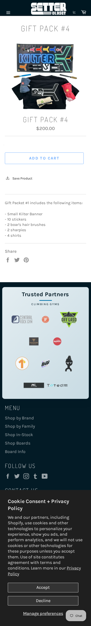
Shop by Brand (19, 418)
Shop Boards (17, 443)
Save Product (22, 178)
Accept (43, 587)
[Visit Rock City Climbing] (34, 385)
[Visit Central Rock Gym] (22, 319)
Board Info (15, 451)
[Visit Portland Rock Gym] (69, 363)
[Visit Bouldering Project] (45, 319)
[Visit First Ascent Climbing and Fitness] (22, 363)
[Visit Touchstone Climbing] (34, 341)
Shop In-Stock (19, 434)
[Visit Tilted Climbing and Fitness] (57, 385)
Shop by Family (20, 426)
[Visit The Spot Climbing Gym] (57, 341)
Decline (43, 600)
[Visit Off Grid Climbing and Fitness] (69, 319)
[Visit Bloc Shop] (45, 363)
